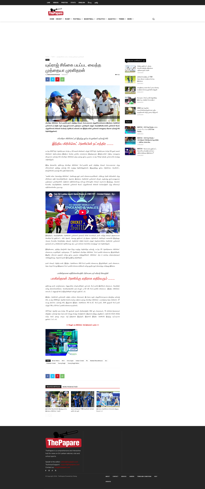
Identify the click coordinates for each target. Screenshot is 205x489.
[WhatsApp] (62, 79)
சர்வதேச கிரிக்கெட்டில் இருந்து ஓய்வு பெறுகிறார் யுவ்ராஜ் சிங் (82, 138)
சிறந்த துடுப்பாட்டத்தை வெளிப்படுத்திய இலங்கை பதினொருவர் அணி (145, 68)
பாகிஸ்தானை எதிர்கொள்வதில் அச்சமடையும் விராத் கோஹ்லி (82, 273)
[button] (153, 19)
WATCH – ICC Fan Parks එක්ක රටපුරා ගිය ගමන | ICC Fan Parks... (147, 129)
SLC (106, 360)
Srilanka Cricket (51, 363)
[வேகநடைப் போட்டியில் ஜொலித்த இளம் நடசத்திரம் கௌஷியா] (130, 100)
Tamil (53, 57)
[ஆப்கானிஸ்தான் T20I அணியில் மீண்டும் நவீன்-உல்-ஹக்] (82, 399)
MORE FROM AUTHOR (70, 387)
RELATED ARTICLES (53, 387)
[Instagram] (49, 470)
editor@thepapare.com (69, 462)
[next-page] (50, 415)
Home (47, 57)
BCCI (63, 360)
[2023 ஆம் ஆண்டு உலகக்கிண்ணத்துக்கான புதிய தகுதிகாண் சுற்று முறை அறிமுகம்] (130, 110)
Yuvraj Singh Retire (73, 363)
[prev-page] (46, 415)
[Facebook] (47, 79)
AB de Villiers (56, 360)
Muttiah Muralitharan (96, 360)
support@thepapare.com (70, 465)
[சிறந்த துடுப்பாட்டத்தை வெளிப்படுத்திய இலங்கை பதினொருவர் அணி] (130, 68)
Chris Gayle (70, 360)
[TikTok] (52, 470)
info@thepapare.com (62, 467)
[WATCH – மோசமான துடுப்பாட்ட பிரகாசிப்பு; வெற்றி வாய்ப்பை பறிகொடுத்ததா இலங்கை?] (130, 151)
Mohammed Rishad (53, 74)
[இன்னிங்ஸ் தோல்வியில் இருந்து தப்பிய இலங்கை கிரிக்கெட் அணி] (57, 399)
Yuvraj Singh (61, 363)
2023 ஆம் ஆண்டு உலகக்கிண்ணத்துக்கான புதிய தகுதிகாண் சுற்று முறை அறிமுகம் (147, 110)
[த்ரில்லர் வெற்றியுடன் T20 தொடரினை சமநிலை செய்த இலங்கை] (130, 79)
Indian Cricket (80, 360)
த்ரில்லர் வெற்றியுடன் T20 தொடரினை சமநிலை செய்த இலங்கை (145, 79)
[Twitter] (52, 79)
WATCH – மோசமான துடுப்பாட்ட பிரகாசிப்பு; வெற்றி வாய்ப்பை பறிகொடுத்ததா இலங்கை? (147, 151)
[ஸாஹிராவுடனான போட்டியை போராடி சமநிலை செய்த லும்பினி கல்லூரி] (130, 90)
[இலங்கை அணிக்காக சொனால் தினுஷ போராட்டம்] (108, 399)
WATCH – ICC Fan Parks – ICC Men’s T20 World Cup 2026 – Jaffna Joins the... (147, 140)
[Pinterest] (57, 79)
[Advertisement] (102, 37)
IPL (87, 360)
